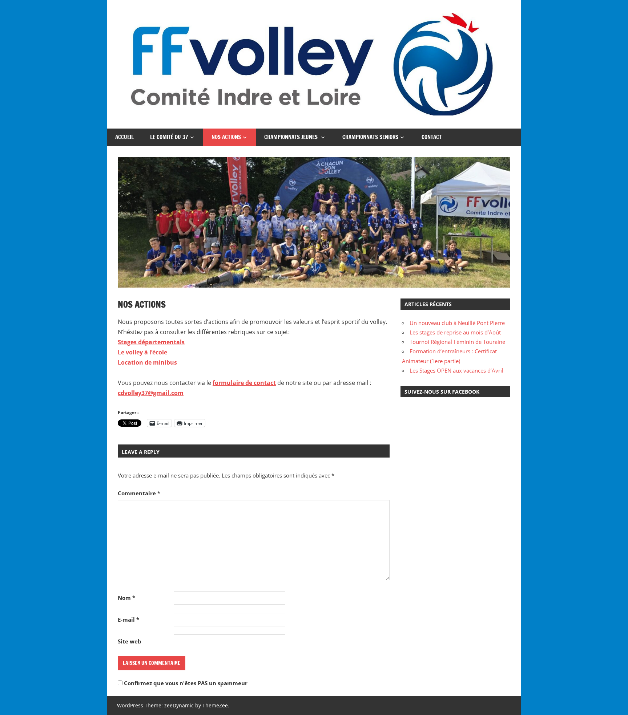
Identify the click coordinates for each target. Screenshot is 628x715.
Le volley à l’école (142, 352)
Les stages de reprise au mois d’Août (455, 332)
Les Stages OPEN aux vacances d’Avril (456, 370)
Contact (432, 137)
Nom (126, 597)
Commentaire (139, 493)
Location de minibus (147, 362)
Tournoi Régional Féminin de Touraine (457, 341)
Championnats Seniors (370, 137)
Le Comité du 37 (169, 137)
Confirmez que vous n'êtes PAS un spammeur (184, 683)
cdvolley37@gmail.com (151, 393)
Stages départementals (151, 342)
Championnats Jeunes (291, 137)
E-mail (128, 619)
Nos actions (226, 137)
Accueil (124, 137)
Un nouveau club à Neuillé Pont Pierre (457, 322)
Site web (129, 641)
